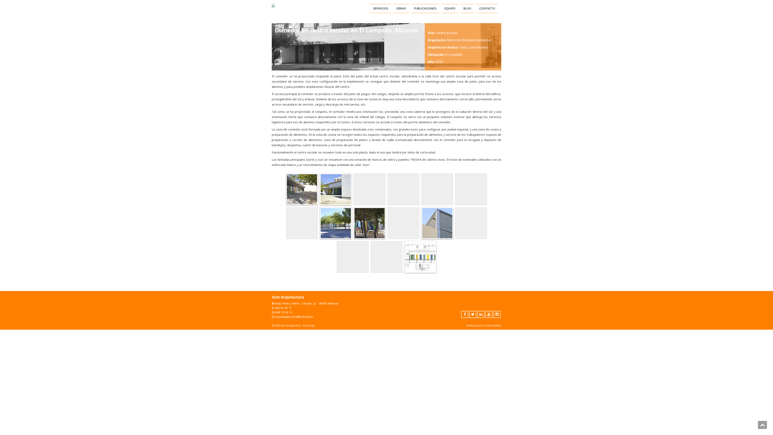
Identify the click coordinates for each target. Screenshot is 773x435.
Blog (467, 8)
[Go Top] (762, 425)
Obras (401, 8)
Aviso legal (309, 325)
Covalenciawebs (492, 325)
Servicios (380, 8)
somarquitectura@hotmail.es (294, 317)
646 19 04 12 (283, 312)
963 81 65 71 (283, 308)
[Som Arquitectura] (273, 5)
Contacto (487, 8)
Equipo (449, 8)
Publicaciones (425, 8)
